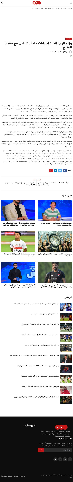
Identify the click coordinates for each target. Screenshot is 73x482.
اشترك (40, 450)
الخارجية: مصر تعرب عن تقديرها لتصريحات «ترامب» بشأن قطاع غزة (19, 184)
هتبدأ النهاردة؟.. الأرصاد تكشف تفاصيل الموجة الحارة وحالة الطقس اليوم (53, 184)
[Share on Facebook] (65, 170)
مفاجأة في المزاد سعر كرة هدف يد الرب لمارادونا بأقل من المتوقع (40, 324)
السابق (39, 180)
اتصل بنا (16, 476)
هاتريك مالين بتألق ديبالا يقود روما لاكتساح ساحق (45, 314)
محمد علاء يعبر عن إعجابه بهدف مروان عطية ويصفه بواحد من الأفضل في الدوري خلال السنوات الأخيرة (55, 286)
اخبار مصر (63, 8)
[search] (2, 3)
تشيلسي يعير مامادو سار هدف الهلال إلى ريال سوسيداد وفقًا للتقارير (39, 334)
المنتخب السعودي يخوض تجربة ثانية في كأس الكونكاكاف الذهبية (40, 376)
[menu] (71, 3)
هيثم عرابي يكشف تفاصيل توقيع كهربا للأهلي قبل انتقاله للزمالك (40, 386)
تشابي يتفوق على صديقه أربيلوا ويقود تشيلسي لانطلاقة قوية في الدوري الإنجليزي (36, 397)
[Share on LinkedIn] (55, 170)
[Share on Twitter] (60, 170)
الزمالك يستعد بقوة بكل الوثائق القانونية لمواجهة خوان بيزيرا (19, 255)
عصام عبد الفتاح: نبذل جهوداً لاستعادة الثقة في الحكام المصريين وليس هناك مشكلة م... (34, 355)
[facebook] (70, 459)
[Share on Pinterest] (51, 170)
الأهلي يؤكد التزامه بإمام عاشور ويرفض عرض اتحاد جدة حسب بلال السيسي (56, 224)
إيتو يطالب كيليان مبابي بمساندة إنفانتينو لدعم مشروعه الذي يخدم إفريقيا (38, 366)
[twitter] (65, 459)
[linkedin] (60, 459)
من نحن (22, 476)
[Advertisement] (36, 24)
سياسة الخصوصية (6, 476)
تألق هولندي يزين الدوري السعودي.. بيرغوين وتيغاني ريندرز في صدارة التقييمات (36, 303)
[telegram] (55, 459)
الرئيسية (70, 8)
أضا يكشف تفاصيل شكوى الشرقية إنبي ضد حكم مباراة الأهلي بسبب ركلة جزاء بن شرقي (19, 286)
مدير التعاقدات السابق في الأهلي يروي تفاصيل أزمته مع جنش (41, 345)
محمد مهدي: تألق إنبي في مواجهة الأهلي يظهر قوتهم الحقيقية (55, 255)
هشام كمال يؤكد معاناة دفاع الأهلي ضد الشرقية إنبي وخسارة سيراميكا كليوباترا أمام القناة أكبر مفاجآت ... (18, 224)
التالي (34, 180)
